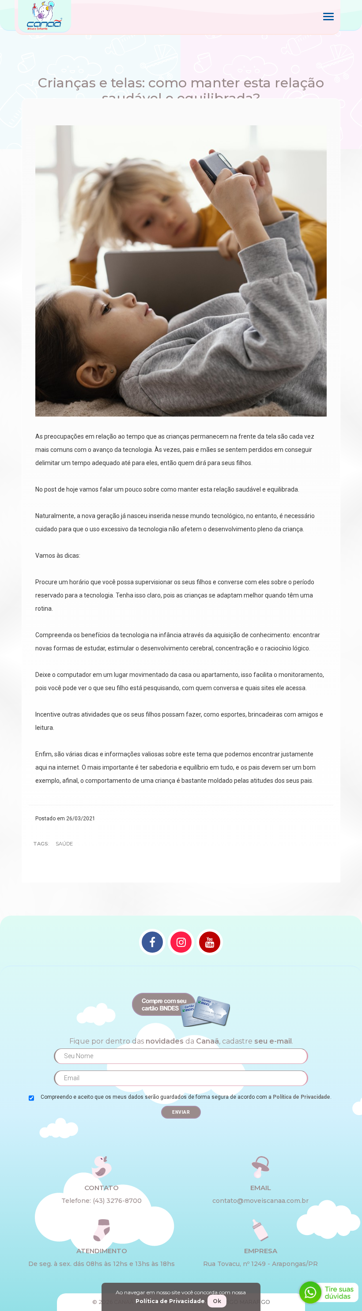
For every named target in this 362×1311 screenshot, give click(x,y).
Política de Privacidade (301, 1097)
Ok (217, 1301)
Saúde (64, 844)
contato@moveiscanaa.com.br (260, 1201)
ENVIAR (181, 1112)
